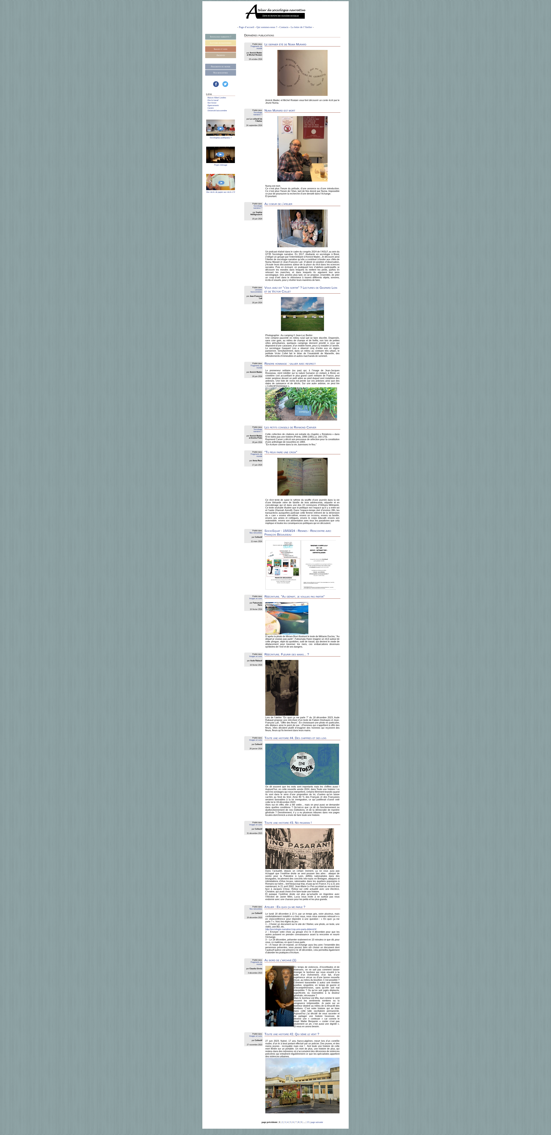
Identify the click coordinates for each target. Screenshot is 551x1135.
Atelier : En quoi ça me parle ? (284, 907)
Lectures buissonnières (220, 43)
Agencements (213, 105)
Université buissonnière (217, 110)
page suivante (317, 1122)
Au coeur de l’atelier (278, 204)
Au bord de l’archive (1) (280, 960)
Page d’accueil (246, 27)
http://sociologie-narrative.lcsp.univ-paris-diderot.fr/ (290, 929)
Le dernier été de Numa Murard (285, 44)
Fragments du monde (220, 66)
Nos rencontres (220, 72)
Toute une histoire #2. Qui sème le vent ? (291, 1034)
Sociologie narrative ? (220, 36)
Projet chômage (220, 165)
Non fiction (211, 103)
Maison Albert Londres (216, 98)
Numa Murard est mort (279, 110)
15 (308, 1122)
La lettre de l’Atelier (301, 27)
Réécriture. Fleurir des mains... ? (286, 654)
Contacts (283, 27)
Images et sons (220, 49)
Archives (220, 55)
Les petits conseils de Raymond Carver (290, 427)
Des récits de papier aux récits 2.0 (220, 192)
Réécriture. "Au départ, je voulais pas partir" (294, 596)
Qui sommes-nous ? (266, 27)
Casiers (210, 108)
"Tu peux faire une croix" (280, 452)
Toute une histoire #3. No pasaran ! (288, 822)
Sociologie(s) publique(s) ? (221, 138)
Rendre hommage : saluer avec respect (290, 363)
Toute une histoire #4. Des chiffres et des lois (295, 738)
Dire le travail (212, 100)
